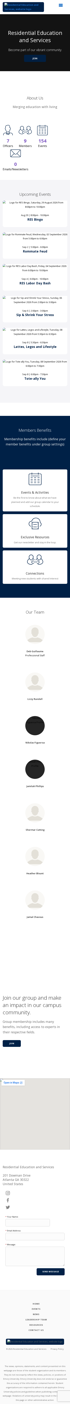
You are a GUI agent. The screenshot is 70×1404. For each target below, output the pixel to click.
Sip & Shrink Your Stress (35, 315)
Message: (10, 1244)
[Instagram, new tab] (8, 1193)
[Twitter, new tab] (8, 1207)
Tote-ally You (35, 378)
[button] (62, 6)
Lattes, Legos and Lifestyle (35, 347)
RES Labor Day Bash (35, 283)
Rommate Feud (35, 251)
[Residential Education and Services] (23, 7)
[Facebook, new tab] (8, 1200)
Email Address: (13, 1230)
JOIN (35, 58)
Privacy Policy (57, 1349)
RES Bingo (35, 219)
